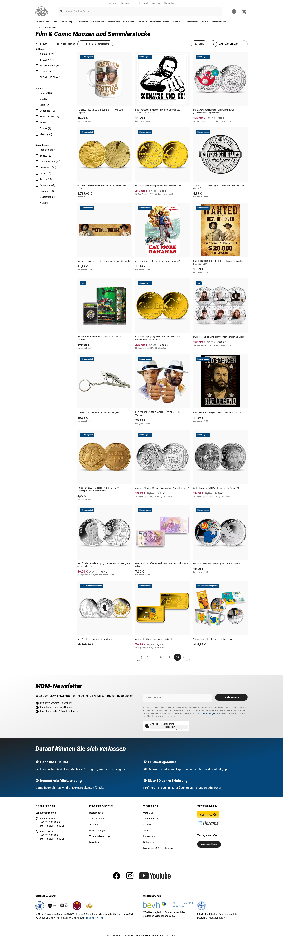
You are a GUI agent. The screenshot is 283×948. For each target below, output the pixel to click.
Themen (143, 21)
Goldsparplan (168, 3)
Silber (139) (46, 93)
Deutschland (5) (48, 197)
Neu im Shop (67, 21)
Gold (55, 21)
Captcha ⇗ (182, 730)
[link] (41, 11)
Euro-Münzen (97, 21)
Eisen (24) (45, 104)
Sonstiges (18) (47, 110)
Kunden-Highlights (151, 3)
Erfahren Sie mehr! (95, 917)
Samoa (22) (46, 155)
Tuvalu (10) (46, 179)
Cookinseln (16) (48, 167)
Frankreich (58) (48, 149)
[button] (61, 11)
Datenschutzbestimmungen (202, 713)
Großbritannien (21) (50, 161)
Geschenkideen (191, 21)
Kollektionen (43, 21)
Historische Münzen (159, 21)
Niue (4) (44, 202)
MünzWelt (113, 3)
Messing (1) (46, 134)
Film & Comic (129, 21)
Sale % (205, 21)
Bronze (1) (45, 122)
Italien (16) (45, 173)
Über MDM (124, 3)
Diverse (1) (45, 128)
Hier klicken (169, 727)
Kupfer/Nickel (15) (49, 116)
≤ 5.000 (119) (47, 53)
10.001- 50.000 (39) (50, 65)
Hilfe (133, 3)
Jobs (139, 3)
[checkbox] (37, 54)
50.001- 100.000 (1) (50, 77)
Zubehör (176, 21)
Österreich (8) (47, 191)
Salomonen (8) (47, 185)
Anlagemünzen (219, 21)
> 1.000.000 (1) (48, 71)
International (113, 21)
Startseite (39, 28)
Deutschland (82, 21)
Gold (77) (45, 99)
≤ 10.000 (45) (47, 59)
